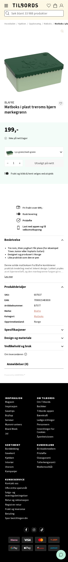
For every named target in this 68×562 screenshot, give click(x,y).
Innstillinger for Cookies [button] (45, 430)
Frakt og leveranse (15, 509)
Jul (6, 433)
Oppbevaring (35, 23)
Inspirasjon (11, 406)
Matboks (48, 23)
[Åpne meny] (6, 6)
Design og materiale (17, 338)
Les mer (8, 276)
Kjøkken (22, 23)
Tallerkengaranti (46, 462)
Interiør (9, 462)
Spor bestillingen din (16, 518)
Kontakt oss (11, 483)
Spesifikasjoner (15, 329)
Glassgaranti (44, 457)
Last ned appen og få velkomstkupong (34, 228)
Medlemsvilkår (45, 466)
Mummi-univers (13, 424)
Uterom (9, 466)
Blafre (9, 102)
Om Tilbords (43, 401)
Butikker (41, 406)
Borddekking (12, 448)
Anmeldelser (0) (17, 364)
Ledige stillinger (46, 420)
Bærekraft (42, 415)
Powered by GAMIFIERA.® (14, 375)
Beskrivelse (12, 240)
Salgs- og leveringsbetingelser (16, 494)
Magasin (9, 401)
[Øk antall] (20, 163)
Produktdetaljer (15, 287)
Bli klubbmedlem (46, 448)
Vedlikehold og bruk (17, 346)
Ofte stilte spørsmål (16, 487)
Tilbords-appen (45, 410)
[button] (61, 103)
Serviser (9, 420)
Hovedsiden (9, 23)
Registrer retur (13, 504)
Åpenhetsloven (45, 436)
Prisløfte (27, 220)
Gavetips (10, 410)
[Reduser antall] (8, 163)
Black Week (11, 428)
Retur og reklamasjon (17, 500)
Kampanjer (11, 471)
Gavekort (10, 453)
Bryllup (9, 415)
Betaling (10, 513)
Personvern (43, 424)
